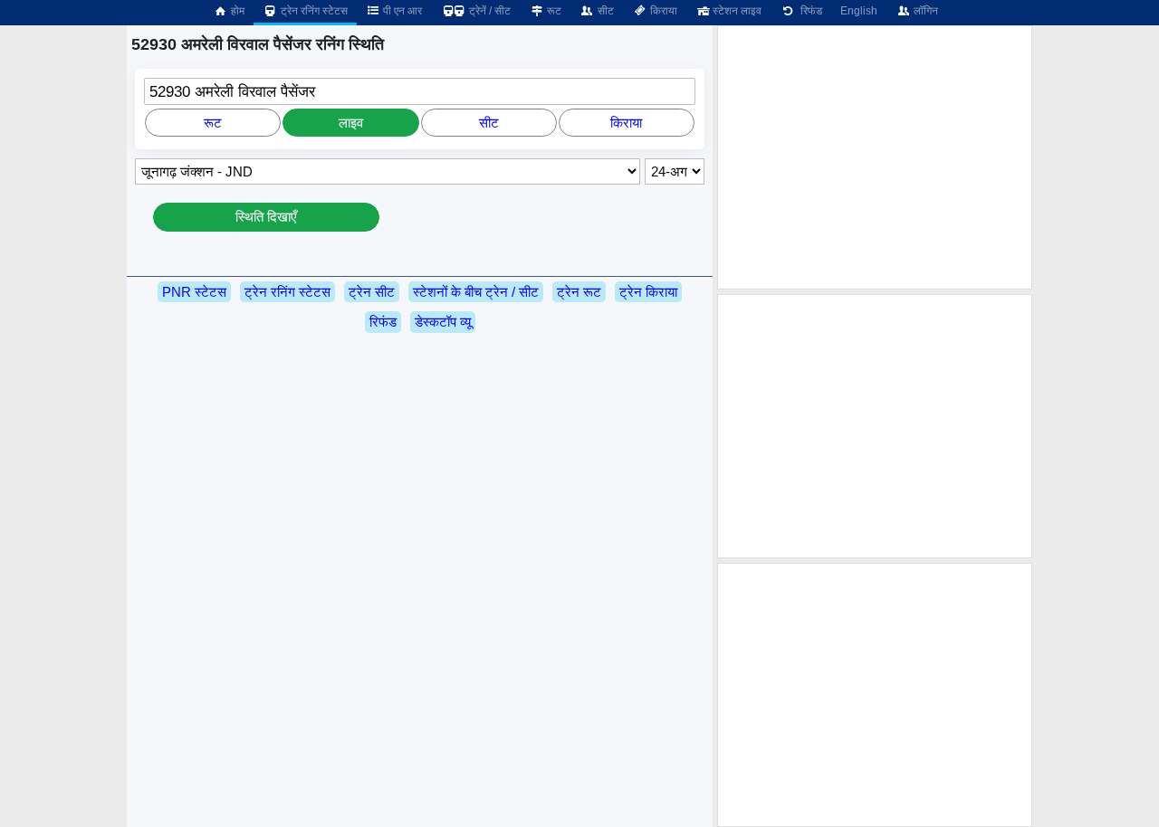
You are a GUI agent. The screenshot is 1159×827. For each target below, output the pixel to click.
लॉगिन (924, 11)
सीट (604, 11)
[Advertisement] (875, 157)
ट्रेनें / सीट (488, 11)
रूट (552, 11)
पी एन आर (401, 11)
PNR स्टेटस (194, 291)
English (858, 11)
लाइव (351, 122)
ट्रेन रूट (579, 291)
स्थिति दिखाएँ (266, 216)
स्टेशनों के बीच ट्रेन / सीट (476, 291)
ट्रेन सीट (372, 291)
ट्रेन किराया (648, 291)
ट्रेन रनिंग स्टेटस (313, 11)
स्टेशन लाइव (735, 11)
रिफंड (808, 11)
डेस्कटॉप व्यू (443, 321)
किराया (662, 11)
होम (236, 11)
